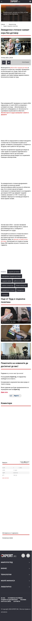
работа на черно (19, 281)
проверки (5, 295)
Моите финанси (8, 581)
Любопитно (6, 587)
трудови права (6, 281)
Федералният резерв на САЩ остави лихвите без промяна (15, 13)
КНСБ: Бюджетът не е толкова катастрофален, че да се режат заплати (15, 357)
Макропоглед (7, 562)
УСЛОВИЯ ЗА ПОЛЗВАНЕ (15, 598)
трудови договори (13, 272)
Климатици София (7, 538)
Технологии (6, 574)
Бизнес (4, 568)
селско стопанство (7, 285)
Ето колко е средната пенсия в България (16, 340)
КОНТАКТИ (17, 601)
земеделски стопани (8, 290)
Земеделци (20, 290)
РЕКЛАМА (23, 600)
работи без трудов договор (19, 67)
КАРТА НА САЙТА (6, 601)
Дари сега (4, 392)
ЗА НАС (3, 598)
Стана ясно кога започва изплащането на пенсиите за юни (15, 321)
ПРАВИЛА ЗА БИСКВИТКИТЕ (9, 600)
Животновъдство (21, 285)
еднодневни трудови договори (11, 276)
